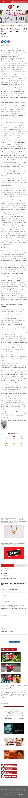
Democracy (18, 25)
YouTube (21, 696)
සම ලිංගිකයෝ (4, 573)
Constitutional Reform (10, 25)
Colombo (3, 25)
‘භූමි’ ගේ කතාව (4, 594)
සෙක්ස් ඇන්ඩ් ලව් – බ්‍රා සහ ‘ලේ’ (7, 568)
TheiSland (6, 45)
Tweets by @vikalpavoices (7, 631)
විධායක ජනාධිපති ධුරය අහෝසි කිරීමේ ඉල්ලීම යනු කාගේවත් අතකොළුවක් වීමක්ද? (14, 31)
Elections (3, 26)
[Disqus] (14, 466)
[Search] (26, 2)
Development (23, 25)
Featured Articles (9, 26)
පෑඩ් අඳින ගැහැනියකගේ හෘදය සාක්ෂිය (8, 578)
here (20, 608)
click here (6, 688)
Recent (20, 565)
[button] (14, 16)
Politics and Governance (19, 26)
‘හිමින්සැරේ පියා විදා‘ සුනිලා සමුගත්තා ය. (9, 589)
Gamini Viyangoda (4, 36)
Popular (7, 565)
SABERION (20, 794)
